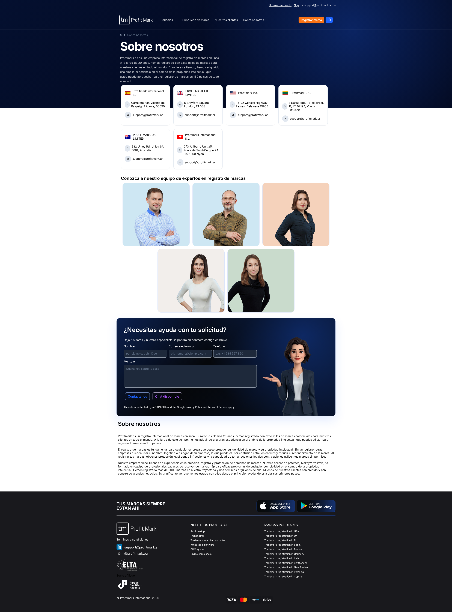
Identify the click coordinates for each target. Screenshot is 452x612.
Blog (296, 5)
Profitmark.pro (199, 531)
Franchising (197, 535)
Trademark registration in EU (280, 540)
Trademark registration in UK (280, 535)
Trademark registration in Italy (281, 558)
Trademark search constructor (208, 540)
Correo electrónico (181, 346)
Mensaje (129, 361)
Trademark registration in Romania (284, 571)
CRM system (198, 549)
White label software (202, 544)
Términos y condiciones (132, 539)
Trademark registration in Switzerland (286, 562)
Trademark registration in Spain (282, 544)
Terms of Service (217, 407)
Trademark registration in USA (281, 531)
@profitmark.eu (136, 553)
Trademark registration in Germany (284, 553)
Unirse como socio (280, 5)
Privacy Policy (194, 407)
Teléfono (219, 346)
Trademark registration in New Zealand (286, 567)
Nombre (129, 346)
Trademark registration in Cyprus (283, 576)
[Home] (136, 20)
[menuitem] (196, 20)
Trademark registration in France (283, 549)
